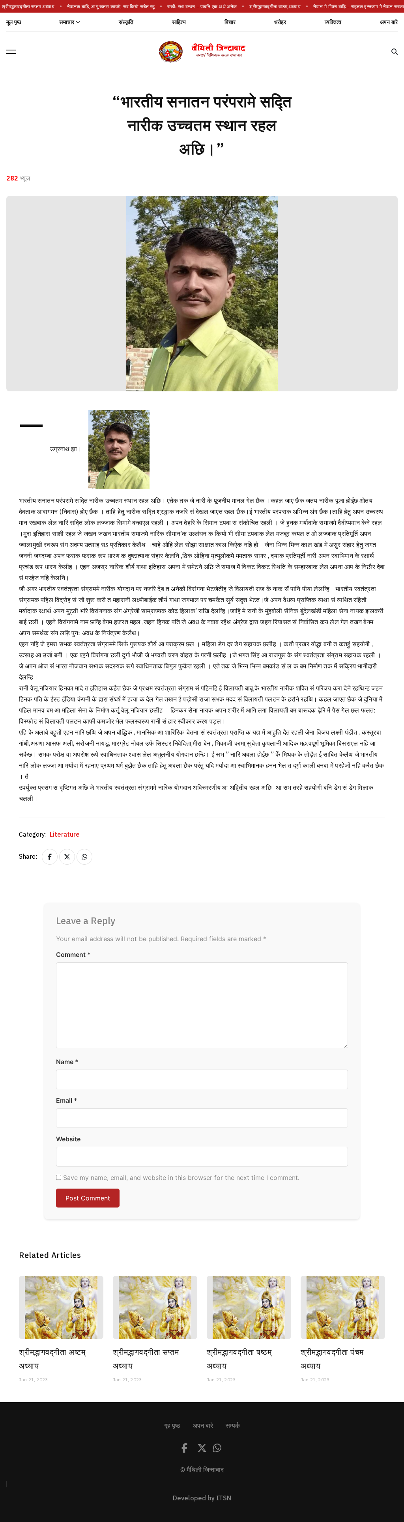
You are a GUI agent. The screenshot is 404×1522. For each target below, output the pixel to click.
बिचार (230, 22)
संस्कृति (126, 22)
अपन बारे (389, 22)
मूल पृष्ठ (13, 22)
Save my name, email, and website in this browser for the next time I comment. (181, 1178)
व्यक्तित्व (333, 22)
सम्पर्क (233, 1426)
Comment (73, 954)
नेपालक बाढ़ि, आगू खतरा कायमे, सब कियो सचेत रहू (106, 6)
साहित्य (179, 22)
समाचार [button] (66, 22)
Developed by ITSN (202, 1498)
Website (68, 1139)
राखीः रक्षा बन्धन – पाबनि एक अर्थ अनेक (198, 6)
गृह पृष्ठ (172, 1426)
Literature (65, 834)
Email (66, 1100)
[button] (11, 51)
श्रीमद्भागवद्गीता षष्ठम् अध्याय (270, 6)
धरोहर (280, 22)
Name (67, 1062)
